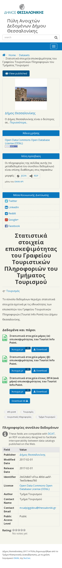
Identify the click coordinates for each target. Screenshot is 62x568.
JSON (23, 175)
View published (19, 74)
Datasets (24, 55)
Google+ (13, 219)
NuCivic (27, 558)
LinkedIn (13, 207)
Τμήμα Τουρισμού (47, 417)
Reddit (12, 213)
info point (11, 412)
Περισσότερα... (18, 122)
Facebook (14, 226)
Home (12, 55)
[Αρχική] (23, 9)
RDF (36, 175)
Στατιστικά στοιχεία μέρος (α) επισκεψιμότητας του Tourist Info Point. (32, 339)
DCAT (51, 433)
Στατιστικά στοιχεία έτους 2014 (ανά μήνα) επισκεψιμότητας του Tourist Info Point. (34, 381)
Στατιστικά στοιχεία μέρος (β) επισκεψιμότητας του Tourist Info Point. (32, 360)
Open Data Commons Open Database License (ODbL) (27, 141)
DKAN (16, 558)
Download (41, 349)
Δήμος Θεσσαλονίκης (20, 113)
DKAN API (19, 181)
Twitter (12, 201)
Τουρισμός (13, 291)
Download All (19, 400)
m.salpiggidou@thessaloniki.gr (38, 508)
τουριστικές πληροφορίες (19, 417)
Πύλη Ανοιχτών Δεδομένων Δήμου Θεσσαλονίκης (26, 25)
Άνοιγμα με (17, 349)
